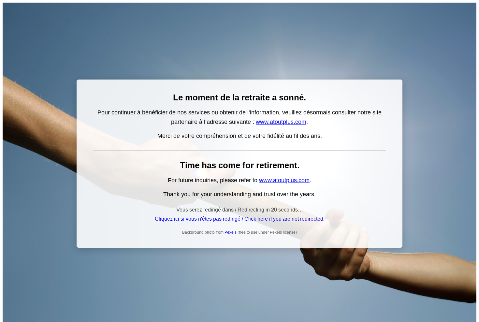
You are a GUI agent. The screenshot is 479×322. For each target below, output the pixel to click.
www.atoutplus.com (281, 122)
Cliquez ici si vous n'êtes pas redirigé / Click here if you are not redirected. (240, 219)
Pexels (231, 232)
